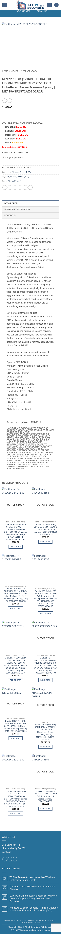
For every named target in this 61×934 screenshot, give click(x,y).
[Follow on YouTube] (43, 15)
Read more (16, 546)
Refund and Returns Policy (42, 921)
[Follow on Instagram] (21, 15)
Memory (15, 71)
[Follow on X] (29, 15)
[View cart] (56, 5)
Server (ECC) (30, 71)
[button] (4, 5)
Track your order (31, 923)
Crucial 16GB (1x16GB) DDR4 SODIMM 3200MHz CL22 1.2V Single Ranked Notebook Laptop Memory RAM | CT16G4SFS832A (15, 726)
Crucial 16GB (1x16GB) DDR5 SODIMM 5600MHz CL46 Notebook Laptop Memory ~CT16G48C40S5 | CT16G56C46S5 (45, 529)
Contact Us (20, 921)
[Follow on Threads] (32, 15)
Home (5, 71)
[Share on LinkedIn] (30, 187)
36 (8, 177)
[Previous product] (10, 100)
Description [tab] (10, 203)
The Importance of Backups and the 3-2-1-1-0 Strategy (32, 887)
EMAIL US (42, 11)
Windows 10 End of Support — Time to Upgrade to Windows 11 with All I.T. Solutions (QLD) (34, 909)
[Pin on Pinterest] (25, 187)
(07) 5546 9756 (23, 11)
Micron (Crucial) (14, 181)
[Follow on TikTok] (25, 15)
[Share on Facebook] (10, 187)
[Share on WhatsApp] (4, 187)
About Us (8, 921)
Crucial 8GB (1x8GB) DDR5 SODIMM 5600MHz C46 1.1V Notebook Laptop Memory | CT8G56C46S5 (45, 796)
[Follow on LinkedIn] (40, 15)
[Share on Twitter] (15, 187)
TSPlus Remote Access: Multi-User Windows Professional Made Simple (32, 878)
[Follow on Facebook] (17, 15)
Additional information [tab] (17, 209)
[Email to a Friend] (20, 187)
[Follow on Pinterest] (36, 15)
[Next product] (4, 100)
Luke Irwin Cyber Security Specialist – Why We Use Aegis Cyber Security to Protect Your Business (33, 898)
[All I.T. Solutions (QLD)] (30, 5)
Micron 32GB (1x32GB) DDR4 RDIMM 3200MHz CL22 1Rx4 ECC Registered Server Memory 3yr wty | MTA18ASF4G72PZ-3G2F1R (45, 732)
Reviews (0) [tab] (10, 215)
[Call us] (15, 859)
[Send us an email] (10, 859)
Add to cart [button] (15, 608)
